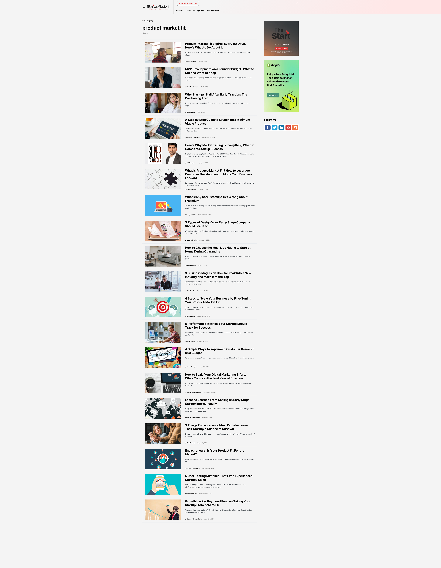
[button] (143, 7)
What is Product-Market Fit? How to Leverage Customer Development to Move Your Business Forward (218, 174)
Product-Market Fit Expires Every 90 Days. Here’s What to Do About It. (215, 45)
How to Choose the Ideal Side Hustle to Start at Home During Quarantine (218, 249)
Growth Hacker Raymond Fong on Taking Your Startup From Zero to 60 (218, 503)
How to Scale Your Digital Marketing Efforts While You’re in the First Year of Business (215, 376)
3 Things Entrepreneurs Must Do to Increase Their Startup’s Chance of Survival (216, 427)
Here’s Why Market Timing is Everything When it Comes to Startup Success (219, 147)
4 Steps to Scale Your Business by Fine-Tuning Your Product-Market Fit (218, 300)
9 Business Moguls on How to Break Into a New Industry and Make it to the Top (218, 275)
